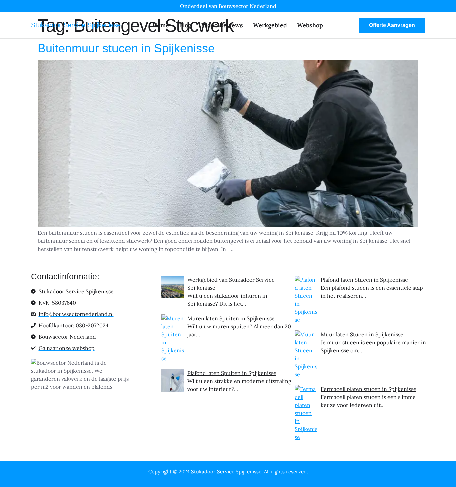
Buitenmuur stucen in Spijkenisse (126, 48)
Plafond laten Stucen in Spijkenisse (364, 279)
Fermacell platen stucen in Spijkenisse (368, 389)
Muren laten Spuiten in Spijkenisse (231, 318)
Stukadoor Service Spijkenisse (76, 25)
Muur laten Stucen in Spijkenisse (362, 334)
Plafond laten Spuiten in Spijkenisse (231, 373)
